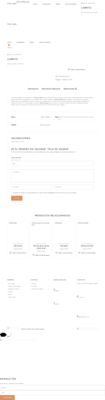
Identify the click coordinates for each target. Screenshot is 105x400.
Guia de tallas (12, 297)
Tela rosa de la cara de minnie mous (41, 247)
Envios (10, 294)
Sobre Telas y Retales (37, 289)
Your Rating (17, 158)
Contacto (34, 283)
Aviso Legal (11, 283)
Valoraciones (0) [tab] (70, 88)
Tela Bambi (64, 246)
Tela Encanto (18, 246)
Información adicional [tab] (51, 88)
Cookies (10, 292)
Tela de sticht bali (87, 246)
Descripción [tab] (33, 88)
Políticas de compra (13, 289)
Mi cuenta (34, 286)
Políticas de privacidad (14, 286)
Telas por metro (67, 80)
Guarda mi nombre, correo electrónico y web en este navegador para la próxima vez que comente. (45, 193)
